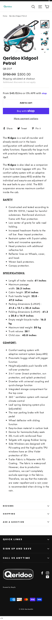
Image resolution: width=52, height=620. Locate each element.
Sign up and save (17, 548)
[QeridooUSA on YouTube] (47, 577)
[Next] (44, 51)
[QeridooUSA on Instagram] (47, 573)
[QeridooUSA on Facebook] (42, 573)
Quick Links (13, 539)
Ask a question (13, 522)
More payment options (26, 118)
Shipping (7, 78)
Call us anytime (16, 558)
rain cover (42, 482)
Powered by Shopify (9, 587)
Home (5, 16)
